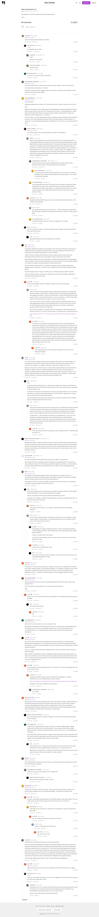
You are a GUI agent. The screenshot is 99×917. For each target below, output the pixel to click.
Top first (75, 22)
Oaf (31, 138)
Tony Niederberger (30, 98)
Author (29, 47)
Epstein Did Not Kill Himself (32, 438)
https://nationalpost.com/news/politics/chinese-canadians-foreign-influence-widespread (53, 681)
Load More (24, 899)
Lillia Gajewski (28, 620)
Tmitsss (27, 35)
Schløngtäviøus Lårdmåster (32, 81)
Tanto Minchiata (34, 65)
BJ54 (26, 758)
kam (28, 227)
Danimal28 (28, 455)
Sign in (94, 3)
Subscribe (86, 3)
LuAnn (31, 198)
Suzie (33, 526)
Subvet (31, 55)
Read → (23, 17)
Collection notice (59, 906)
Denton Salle (30, 128)
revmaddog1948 (29, 578)
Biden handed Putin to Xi (28, 9)
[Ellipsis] (77, 35)
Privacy (48, 906)
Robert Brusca (31, 73)
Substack (42, 913)
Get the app (57, 910)
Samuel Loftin (28, 697)
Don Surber (30, 45)
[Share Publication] (80, 2)
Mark (26, 471)
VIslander (27, 785)
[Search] (76, 2)
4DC (31, 236)
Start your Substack (45, 910)
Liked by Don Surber (31, 37)
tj (32, 207)
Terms (52, 906)
